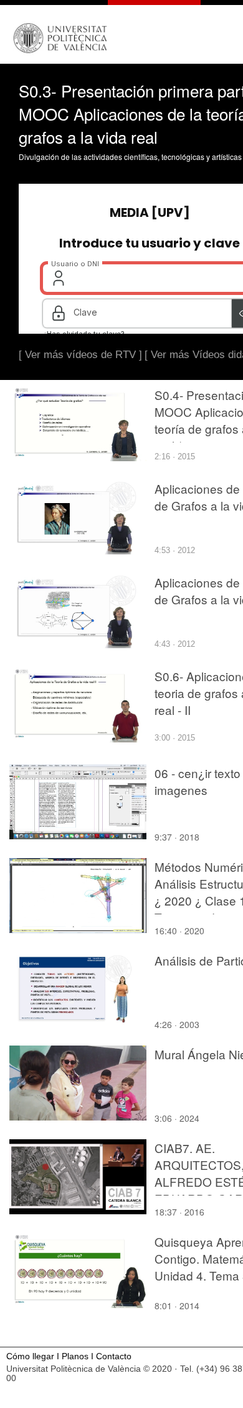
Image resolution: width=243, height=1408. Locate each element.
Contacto (113, 1356)
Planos (75, 1356)
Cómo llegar (30, 1356)
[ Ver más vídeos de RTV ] (80, 355)
